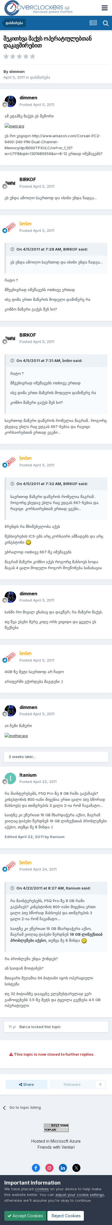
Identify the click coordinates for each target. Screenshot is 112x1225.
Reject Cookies (66, 1215)
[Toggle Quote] (13, 249)
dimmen (17, 71)
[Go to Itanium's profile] (10, 778)
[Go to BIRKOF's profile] (10, 183)
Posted (37, 104)
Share (28, 1084)
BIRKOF (28, 179)
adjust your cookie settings (79, 1194)
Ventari (68, 1147)
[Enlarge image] (14, 125)
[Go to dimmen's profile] (10, 101)
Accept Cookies (27, 1215)
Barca (25, 1026)
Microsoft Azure (66, 1141)
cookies (42, 1189)
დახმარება (40, 77)
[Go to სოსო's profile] (10, 227)
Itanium (28, 775)
